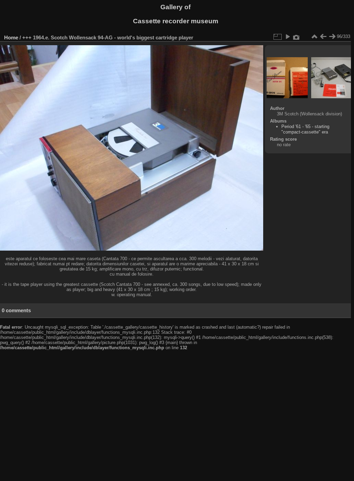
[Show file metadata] (296, 36)
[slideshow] (287, 36)
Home (11, 37)
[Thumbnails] (314, 36)
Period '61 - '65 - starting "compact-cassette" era (305, 129)
